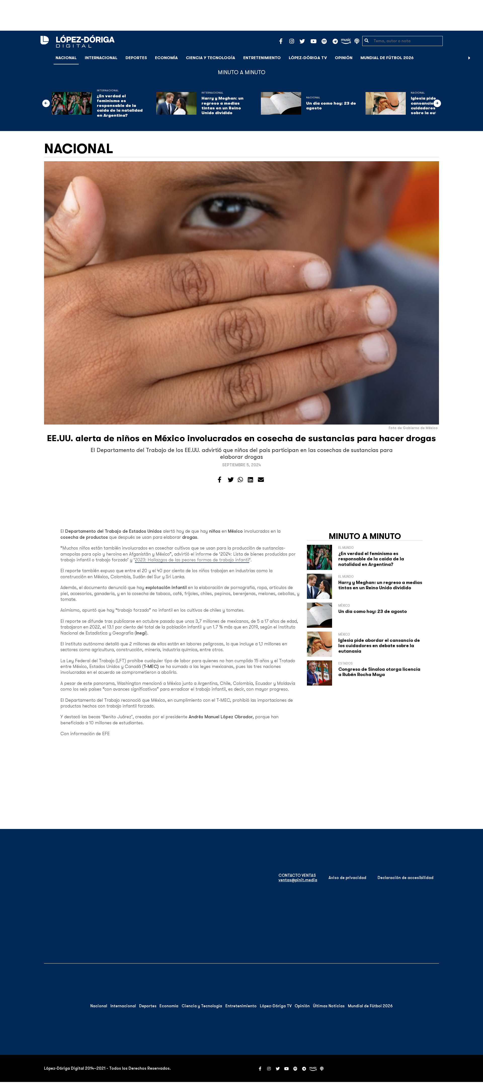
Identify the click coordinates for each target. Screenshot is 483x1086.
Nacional (66, 58)
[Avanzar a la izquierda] (46, 103)
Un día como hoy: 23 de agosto (331, 105)
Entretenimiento (262, 58)
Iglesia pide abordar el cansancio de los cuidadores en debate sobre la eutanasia (379, 646)
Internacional (101, 58)
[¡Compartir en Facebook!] (219, 479)
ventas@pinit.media (297, 880)
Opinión (343, 58)
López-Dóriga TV (308, 58)
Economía (166, 58)
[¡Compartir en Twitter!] (231, 479)
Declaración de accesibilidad (405, 878)
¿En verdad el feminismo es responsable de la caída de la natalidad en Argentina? (120, 106)
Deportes (136, 58)
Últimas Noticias (329, 1006)
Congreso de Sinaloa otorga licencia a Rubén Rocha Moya (379, 672)
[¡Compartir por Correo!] (261, 479)
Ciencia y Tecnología (210, 58)
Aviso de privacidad (347, 878)
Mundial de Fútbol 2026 (387, 58)
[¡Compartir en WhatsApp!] (240, 479)
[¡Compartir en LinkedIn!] (250, 479)
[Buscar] (476, 58)
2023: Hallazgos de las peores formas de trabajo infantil (192, 559)
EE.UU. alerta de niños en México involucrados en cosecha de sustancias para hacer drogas (241, 438)
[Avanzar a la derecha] (469, 58)
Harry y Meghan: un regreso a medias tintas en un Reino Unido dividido (223, 105)
